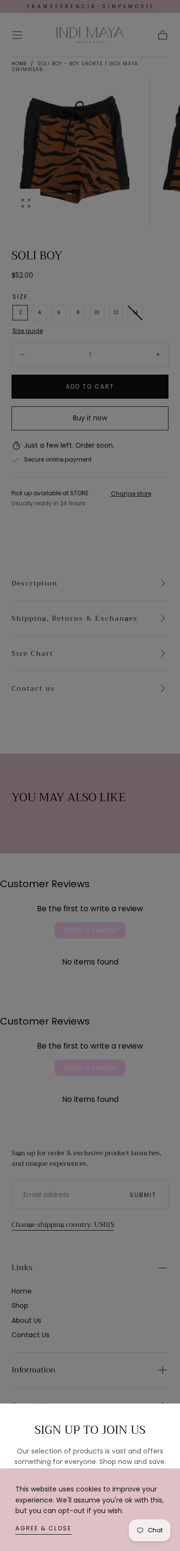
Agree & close (43, 1528)
